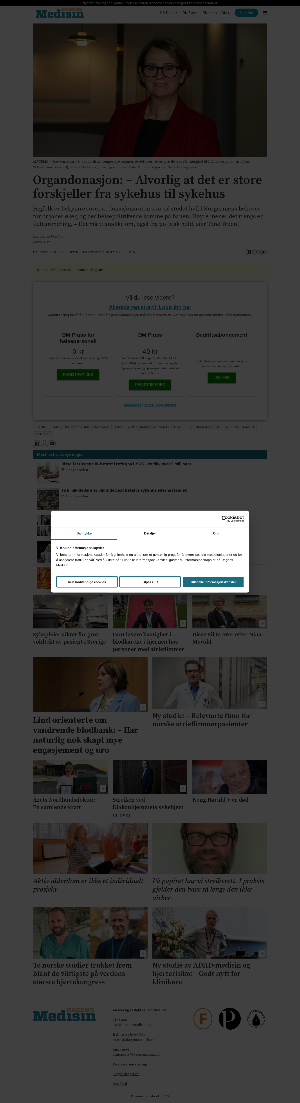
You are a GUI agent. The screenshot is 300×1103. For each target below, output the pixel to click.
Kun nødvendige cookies (87, 582)
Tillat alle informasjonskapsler (213, 582)
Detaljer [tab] (150, 533)
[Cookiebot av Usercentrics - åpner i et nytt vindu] (225, 519)
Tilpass (147, 582)
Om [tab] (216, 533)
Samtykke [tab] (84, 533)
